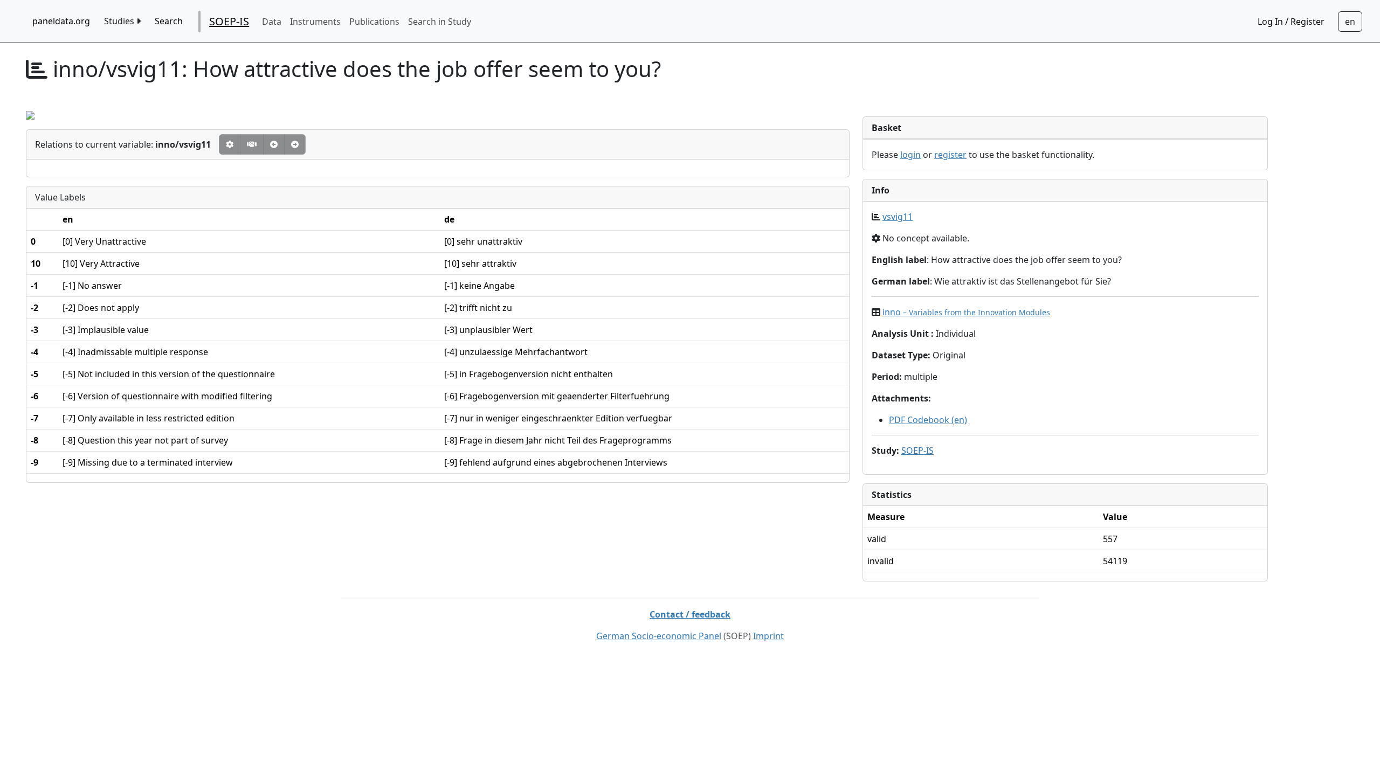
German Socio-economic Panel (658, 636)
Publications (374, 21)
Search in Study (439, 21)
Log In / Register (1291, 21)
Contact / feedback (690, 614)
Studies (120, 21)
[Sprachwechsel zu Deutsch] (1350, 21)
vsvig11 (897, 217)
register (950, 155)
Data (271, 21)
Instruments (315, 21)
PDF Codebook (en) (928, 420)
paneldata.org (61, 21)
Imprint (768, 636)
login (910, 155)
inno (966, 312)
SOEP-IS (229, 21)
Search (169, 21)
